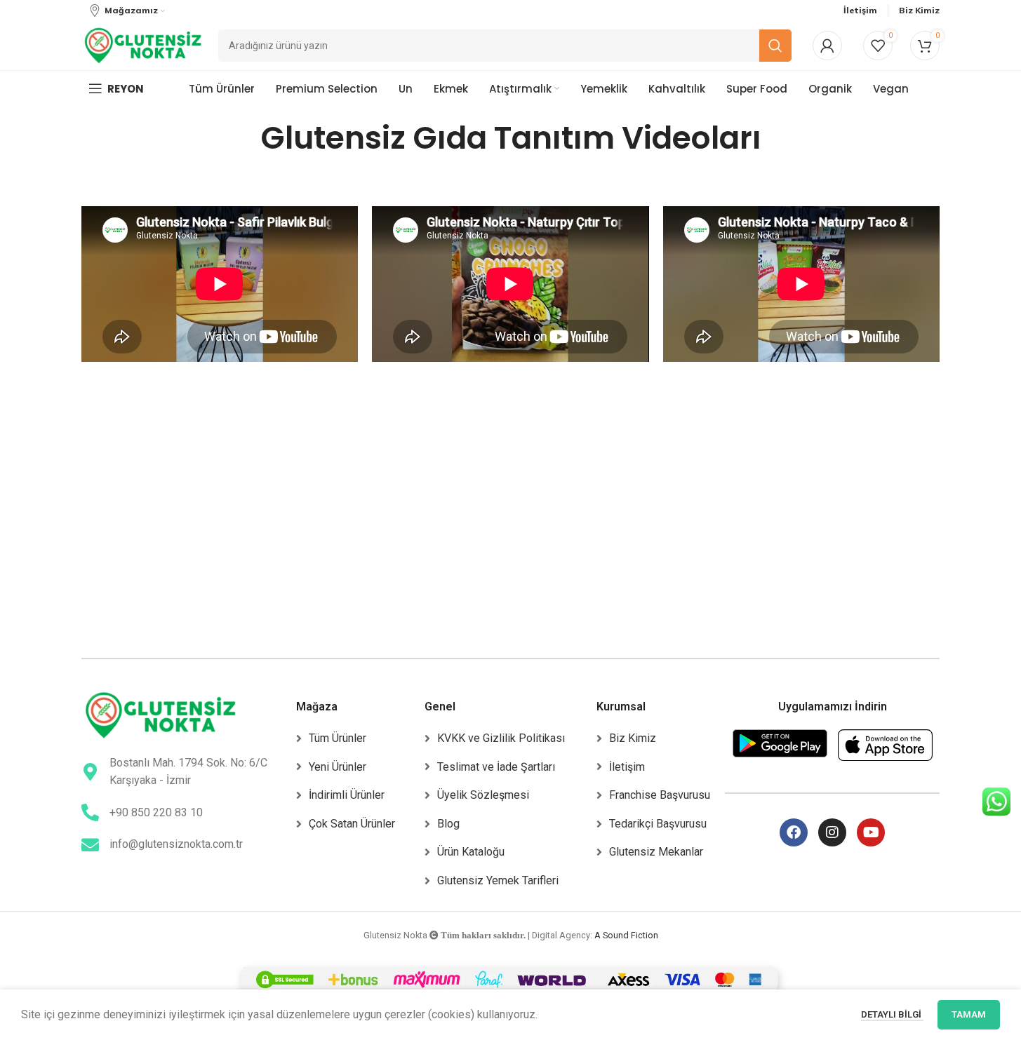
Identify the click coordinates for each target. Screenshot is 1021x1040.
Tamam (969, 1014)
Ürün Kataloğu (471, 851)
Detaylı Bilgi (892, 1014)
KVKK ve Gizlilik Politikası (501, 738)
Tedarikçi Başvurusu (658, 823)
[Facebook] (794, 832)
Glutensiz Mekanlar (656, 851)
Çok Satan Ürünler (352, 823)
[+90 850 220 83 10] (90, 812)
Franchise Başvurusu (659, 795)
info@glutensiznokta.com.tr (176, 844)
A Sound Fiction (626, 935)
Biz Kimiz (632, 738)
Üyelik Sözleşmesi (483, 795)
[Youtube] (871, 832)
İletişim (627, 767)
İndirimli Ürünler (347, 795)
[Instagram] (832, 832)
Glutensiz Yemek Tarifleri (498, 880)
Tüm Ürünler (337, 738)
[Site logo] (142, 44)
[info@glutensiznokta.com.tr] (90, 844)
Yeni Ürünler (337, 767)
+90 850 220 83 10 (156, 812)
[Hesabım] (827, 46)
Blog (448, 823)
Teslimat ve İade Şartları (496, 767)
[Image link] (160, 714)
